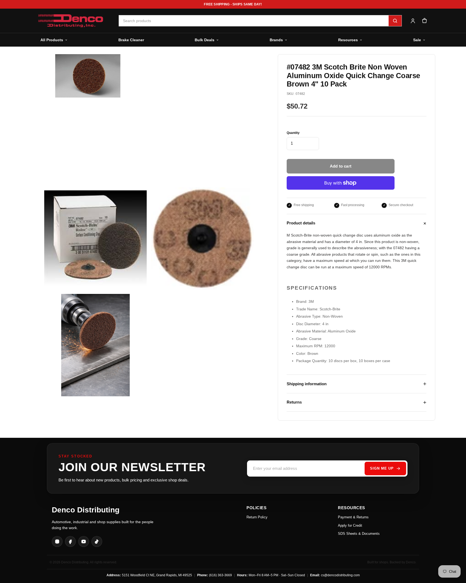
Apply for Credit (350, 525)
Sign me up (382, 468)
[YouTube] (83, 541)
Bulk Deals (204, 40)
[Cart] (424, 21)
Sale (417, 40)
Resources (348, 40)
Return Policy (257, 517)
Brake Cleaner (131, 40)
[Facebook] (70, 541)
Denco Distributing (85, 510)
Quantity (293, 133)
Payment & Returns (353, 517)
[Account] (412, 21)
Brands (276, 40)
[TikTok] (96, 541)
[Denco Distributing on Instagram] (57, 541)
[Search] (395, 20)
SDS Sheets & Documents (359, 534)
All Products (51, 40)
